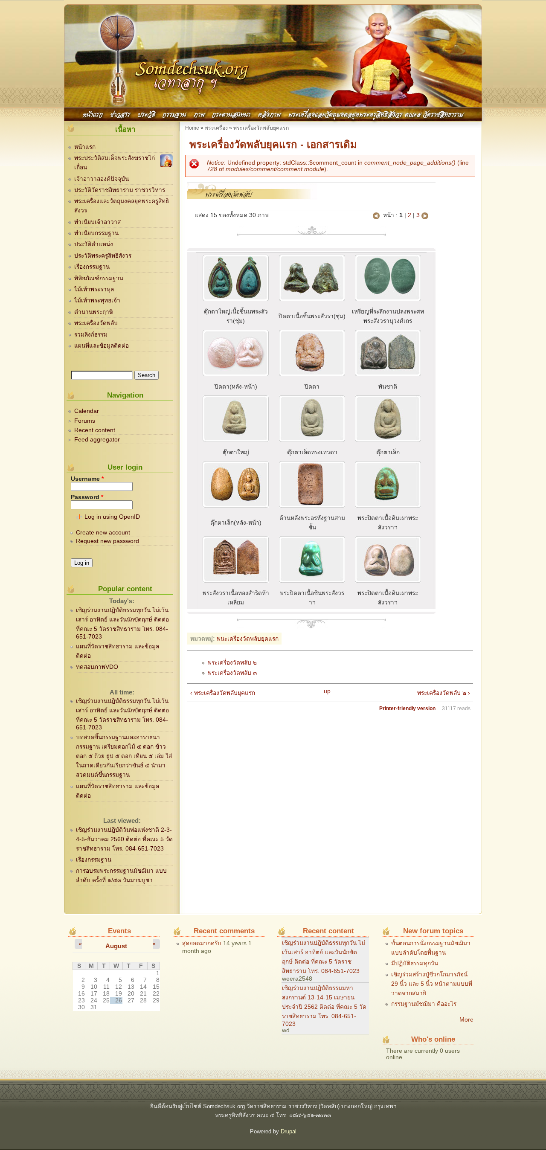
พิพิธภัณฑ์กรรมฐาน (98, 278)
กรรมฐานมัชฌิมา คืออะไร (423, 1004)
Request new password (107, 541)
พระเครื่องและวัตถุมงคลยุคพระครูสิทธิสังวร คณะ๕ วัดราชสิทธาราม (375, 114)
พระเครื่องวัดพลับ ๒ (232, 662)
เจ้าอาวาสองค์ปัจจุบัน (101, 179)
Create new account (103, 532)
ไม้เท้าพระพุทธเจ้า (97, 300)
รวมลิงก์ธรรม (90, 334)
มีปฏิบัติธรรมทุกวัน (414, 963)
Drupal (288, 1131)
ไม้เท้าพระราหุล (94, 289)
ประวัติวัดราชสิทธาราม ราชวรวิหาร (119, 190)
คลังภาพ (269, 114)
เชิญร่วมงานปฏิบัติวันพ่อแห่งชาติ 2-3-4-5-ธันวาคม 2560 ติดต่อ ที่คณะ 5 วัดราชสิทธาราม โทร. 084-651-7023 (124, 839)
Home (192, 128)
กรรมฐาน (174, 114)
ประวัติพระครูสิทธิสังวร (102, 256)
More (466, 1019)
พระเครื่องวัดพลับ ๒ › (443, 693)
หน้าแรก (93, 114)
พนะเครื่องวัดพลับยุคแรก (248, 639)
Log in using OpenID (112, 517)
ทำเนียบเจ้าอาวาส (97, 222)
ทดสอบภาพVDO (97, 667)
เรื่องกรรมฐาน (92, 267)
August (116, 946)
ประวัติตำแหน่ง (93, 244)
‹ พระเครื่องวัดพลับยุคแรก (222, 693)
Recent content (94, 430)
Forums (84, 421)
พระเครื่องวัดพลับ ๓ (232, 673)
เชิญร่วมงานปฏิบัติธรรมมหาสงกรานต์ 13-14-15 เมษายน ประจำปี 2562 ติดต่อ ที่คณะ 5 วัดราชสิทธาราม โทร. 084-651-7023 (324, 1006)
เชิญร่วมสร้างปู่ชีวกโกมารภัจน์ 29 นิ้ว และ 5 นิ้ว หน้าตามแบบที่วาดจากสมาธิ (431, 983)
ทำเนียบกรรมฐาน (96, 233)
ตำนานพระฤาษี (93, 312)
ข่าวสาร (120, 114)
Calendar (86, 411)
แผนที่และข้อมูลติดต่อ (101, 346)
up (327, 691)
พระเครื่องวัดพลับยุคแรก (261, 128)
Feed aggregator (97, 439)
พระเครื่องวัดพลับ (96, 323)
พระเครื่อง (216, 128)
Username (87, 479)
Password (87, 497)
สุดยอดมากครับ (201, 943)
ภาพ (199, 114)
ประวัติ (146, 114)
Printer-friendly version (407, 708)
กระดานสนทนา (231, 114)
